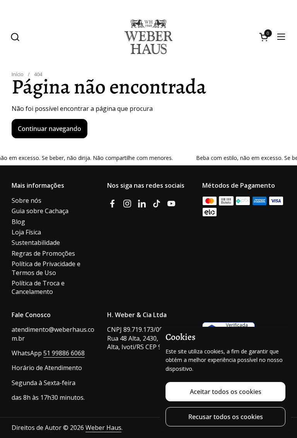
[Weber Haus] (148, 36)
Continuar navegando (49, 128)
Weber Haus (103, 427)
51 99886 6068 (64, 353)
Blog (18, 221)
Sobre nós (26, 200)
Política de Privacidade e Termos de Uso (46, 268)
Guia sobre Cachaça (40, 211)
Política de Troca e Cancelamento (38, 287)
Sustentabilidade (36, 242)
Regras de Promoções (43, 253)
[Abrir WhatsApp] (281, 403)
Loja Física (26, 232)
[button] (15, 37)
